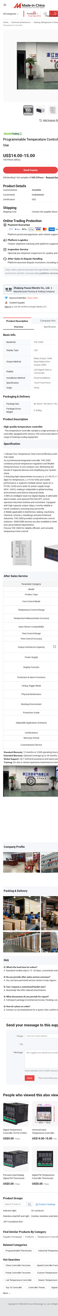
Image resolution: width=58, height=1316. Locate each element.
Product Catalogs (46, 1204)
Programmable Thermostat (19, 1250)
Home (5, 22)
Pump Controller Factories (18, 1272)
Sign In (8, 306)
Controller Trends (36, 1287)
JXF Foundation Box (13, 1221)
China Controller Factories (18, 1265)
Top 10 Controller (14, 1287)
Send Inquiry (31, 170)
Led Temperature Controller (19, 1280)
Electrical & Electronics (21, 22)
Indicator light (9, 1210)
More (6, 1293)
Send (29, 1078)
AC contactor (37, 1210)
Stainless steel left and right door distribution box (17, 1216)
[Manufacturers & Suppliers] (29, 5)
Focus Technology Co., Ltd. (39, 1304)
